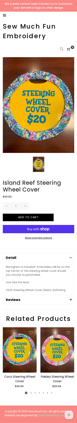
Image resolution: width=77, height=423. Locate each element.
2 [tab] (31, 392)
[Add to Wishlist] (31, 333)
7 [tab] (51, 392)
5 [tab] (43, 392)
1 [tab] (26, 393)
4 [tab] (39, 392)
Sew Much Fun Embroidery (29, 31)
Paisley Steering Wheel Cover (57, 378)
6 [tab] (47, 392)
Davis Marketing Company (55, 415)
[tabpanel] (19, 357)
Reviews (13, 299)
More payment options (38, 237)
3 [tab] (35, 392)
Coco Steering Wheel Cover (19, 378)
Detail (11, 257)
